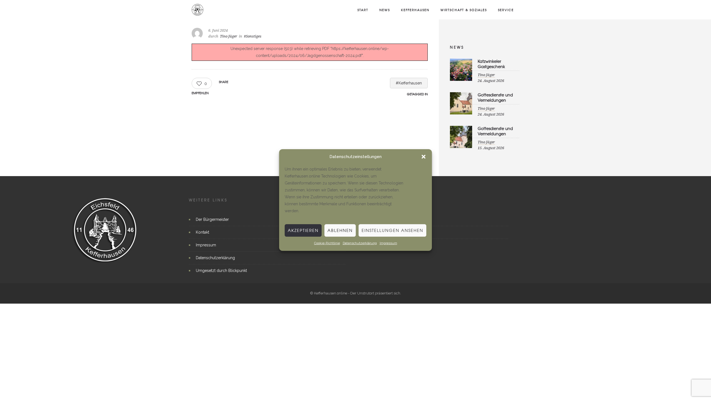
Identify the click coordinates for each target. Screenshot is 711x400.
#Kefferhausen (409, 83)
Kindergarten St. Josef (377, 219)
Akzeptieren (303, 230)
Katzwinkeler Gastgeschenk (491, 63)
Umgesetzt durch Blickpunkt (221, 270)
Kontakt (202, 232)
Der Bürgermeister (212, 219)
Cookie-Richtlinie (327, 243)
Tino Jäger (228, 36)
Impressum (388, 243)
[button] (423, 157)
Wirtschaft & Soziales (463, 10)
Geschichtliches (372, 245)
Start (362, 10)
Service (506, 10)
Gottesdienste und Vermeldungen (495, 97)
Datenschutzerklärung (360, 243)
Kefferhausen (415, 10)
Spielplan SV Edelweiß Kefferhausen (390, 232)
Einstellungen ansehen (392, 230)
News (384, 10)
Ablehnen (340, 230)
